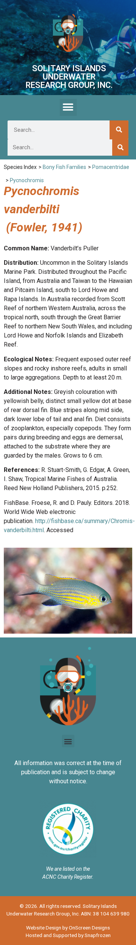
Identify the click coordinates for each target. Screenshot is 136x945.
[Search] (119, 129)
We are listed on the (68, 869)
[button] (68, 107)
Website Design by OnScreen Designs (68, 928)
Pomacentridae (110, 167)
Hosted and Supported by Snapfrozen (68, 935)
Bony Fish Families (64, 167)
